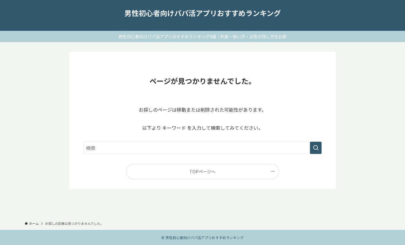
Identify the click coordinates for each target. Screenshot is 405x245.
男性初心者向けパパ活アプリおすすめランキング (203, 13)
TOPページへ (202, 171)
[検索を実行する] (316, 148)
